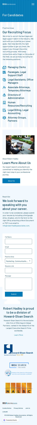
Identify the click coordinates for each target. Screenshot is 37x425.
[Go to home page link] (9, 403)
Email (7, 247)
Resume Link (9, 266)
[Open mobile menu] (33, 4)
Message (8, 276)
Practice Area (9, 257)
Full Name (8, 237)
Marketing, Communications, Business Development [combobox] (19, 261)
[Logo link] (9, 4)
